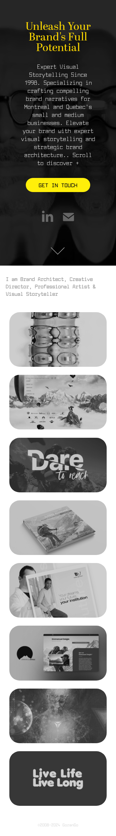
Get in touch (58, 185)
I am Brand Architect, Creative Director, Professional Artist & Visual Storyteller (52, 286)
